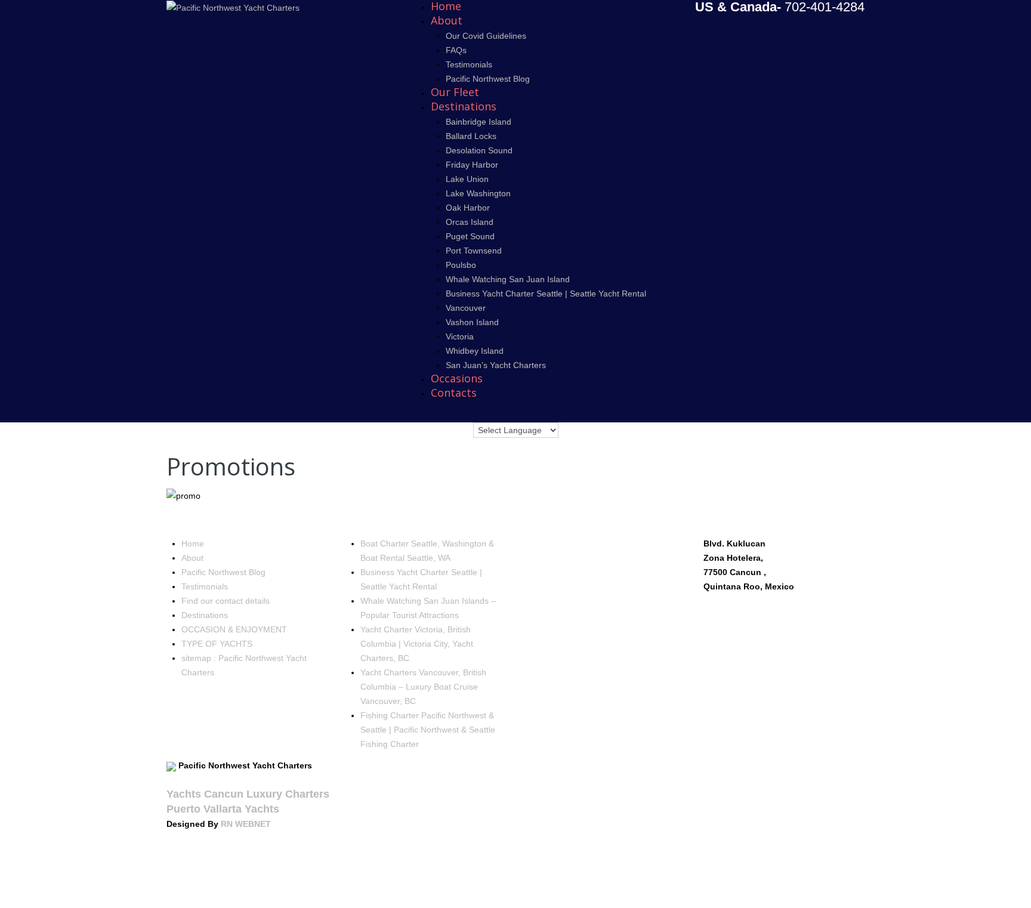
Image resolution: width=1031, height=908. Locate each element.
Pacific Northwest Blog (488, 79)
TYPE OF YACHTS (216, 643)
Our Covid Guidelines (486, 36)
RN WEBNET (246, 824)
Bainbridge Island (478, 121)
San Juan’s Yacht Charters (496, 365)
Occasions (457, 378)
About (446, 20)
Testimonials (469, 64)
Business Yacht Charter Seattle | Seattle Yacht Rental (546, 293)
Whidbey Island (475, 351)
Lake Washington (478, 193)
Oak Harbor (468, 207)
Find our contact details (225, 601)
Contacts (454, 392)
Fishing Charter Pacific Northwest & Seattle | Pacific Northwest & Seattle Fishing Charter (427, 730)
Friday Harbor (472, 164)
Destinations (463, 106)
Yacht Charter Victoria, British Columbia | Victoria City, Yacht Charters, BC (416, 644)
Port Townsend (474, 250)
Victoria (460, 336)
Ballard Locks (471, 136)
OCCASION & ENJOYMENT (234, 629)
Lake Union (467, 179)
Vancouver (466, 308)
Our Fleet (455, 92)
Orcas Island (469, 222)
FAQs (456, 50)
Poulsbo (461, 265)
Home (192, 543)
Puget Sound (470, 236)
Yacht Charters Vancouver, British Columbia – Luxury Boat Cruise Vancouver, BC (423, 687)
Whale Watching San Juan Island (508, 279)
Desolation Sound (479, 150)
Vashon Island (472, 322)
